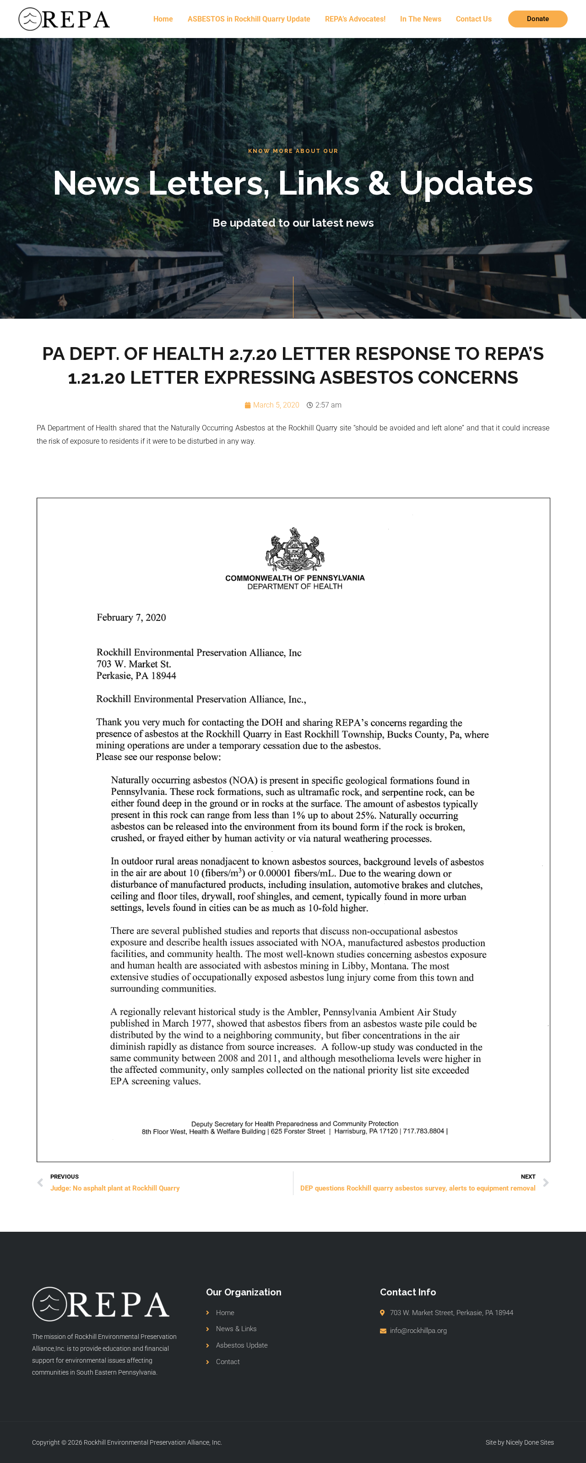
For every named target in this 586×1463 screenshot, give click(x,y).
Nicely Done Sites (530, 1442)
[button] (538, 19)
